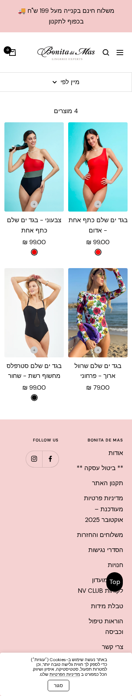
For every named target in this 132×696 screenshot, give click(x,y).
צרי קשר (112, 647)
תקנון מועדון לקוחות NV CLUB (100, 585)
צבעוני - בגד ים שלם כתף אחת (34, 225)
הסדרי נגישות (105, 550)
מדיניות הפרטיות (65, 674)
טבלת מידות (107, 606)
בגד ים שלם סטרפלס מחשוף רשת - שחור (34, 371)
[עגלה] (12, 52)
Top (114, 582)
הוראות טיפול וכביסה (106, 626)
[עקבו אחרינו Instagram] (34, 459)
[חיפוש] (106, 52)
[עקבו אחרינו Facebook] (50, 459)
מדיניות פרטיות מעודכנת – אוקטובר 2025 (103, 508)
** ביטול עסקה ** (100, 468)
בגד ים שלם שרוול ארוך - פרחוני (97, 371)
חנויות (115, 565)
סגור (58, 685)
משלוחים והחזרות (100, 535)
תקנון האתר (107, 483)
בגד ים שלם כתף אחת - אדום (98, 225)
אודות (116, 453)
